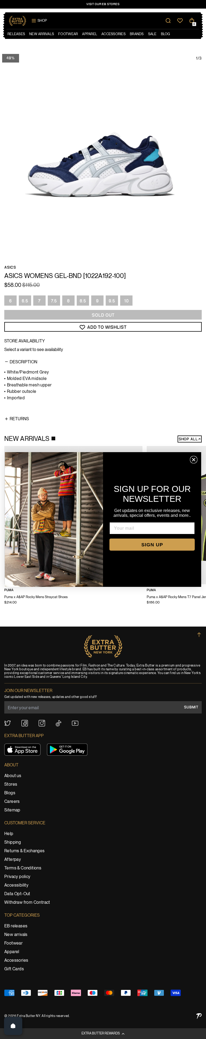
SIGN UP (152, 544)
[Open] (13, 1026)
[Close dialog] (193, 459)
